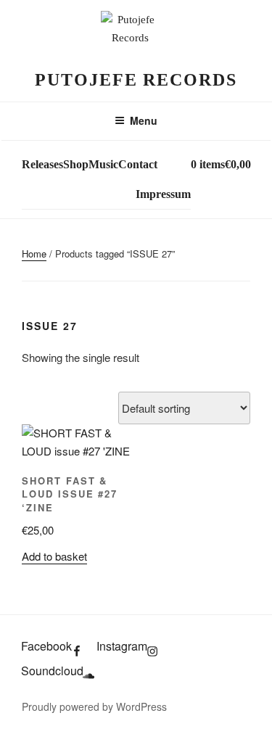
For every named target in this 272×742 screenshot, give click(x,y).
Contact (137, 164)
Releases (42, 164)
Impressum (163, 194)
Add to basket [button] (54, 556)
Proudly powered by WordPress (94, 706)
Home (34, 253)
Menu (143, 120)
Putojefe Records (136, 79)
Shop (75, 164)
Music (103, 164)
